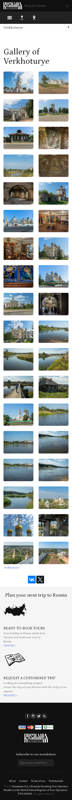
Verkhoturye (13, 27)
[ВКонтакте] (32, 579)
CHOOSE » (9, 645)
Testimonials (56, 781)
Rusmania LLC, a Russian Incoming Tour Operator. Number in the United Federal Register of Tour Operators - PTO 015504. (36, 790)
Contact (23, 781)
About (12, 781)
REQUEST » (10, 695)
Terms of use (38, 781)
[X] (40, 579)
